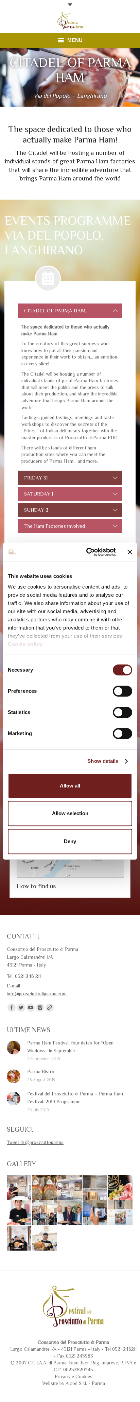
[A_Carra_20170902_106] (19, 1213)
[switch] (122, 691)
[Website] (50, 1007)
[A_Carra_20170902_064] (70, 1187)
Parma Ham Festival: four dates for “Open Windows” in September (70, 1046)
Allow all (70, 785)
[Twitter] (21, 1007)
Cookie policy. (25, 644)
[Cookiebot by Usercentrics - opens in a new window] (87, 552)
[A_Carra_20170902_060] (95, 1187)
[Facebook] (11, 1007)
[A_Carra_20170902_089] (120, 1213)
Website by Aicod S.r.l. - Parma (73, 1383)
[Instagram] (40, 1007)
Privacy (62, 1376)
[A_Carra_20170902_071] (19, 1187)
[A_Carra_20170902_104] (44, 1213)
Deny (70, 841)
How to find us (36, 886)
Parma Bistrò (40, 1071)
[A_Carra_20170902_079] (44, 1238)
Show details (102, 761)
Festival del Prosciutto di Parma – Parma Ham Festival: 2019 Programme (75, 1097)
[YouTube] (31, 1007)
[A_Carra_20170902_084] (19, 1238)
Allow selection (70, 813)
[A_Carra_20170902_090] (95, 1213)
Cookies (83, 1376)
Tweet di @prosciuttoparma (35, 1142)
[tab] (70, 311)
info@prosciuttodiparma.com (37, 993)
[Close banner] (129, 552)
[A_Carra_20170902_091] (70, 1213)
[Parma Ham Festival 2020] (120, 1187)
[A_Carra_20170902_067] (44, 1187)
